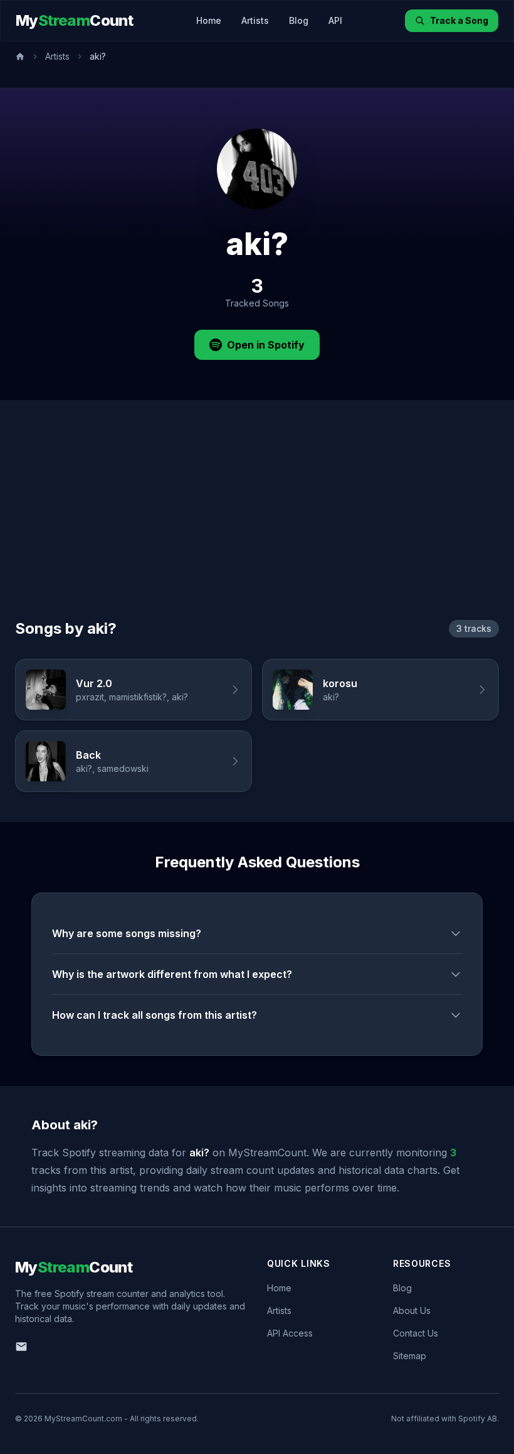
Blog (298, 20)
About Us (412, 1310)
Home (208, 20)
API (335, 20)
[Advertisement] (257, 524)
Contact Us (415, 1333)
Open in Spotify (266, 345)
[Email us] (21, 1346)
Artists (255, 20)
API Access (290, 1333)
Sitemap (409, 1355)
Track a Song (459, 20)
